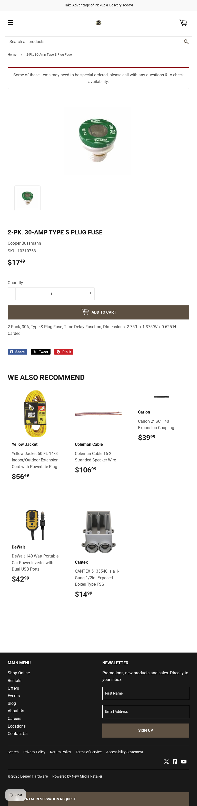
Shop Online (19, 672)
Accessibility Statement (124, 752)
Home (12, 54)
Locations (17, 726)
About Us (16, 710)
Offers (13, 688)
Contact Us (17, 733)
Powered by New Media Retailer (77, 776)
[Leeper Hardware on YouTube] (184, 762)
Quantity (15, 282)
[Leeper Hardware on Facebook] (175, 762)
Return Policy (60, 752)
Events (14, 695)
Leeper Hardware (34, 776)
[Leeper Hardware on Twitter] (166, 762)
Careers (14, 718)
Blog (12, 703)
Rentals (14, 680)
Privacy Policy (34, 752)
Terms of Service (89, 752)
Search (13, 752)
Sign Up (145, 730)
